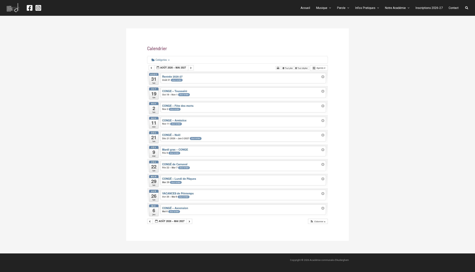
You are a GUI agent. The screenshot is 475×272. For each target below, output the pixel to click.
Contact (453, 8)
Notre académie (395, 8)
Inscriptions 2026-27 (429, 8)
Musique (321, 8)
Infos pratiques (365, 8)
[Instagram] (38, 8)
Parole (341, 8)
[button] (329, 7)
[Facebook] (29, 8)
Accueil (305, 8)
